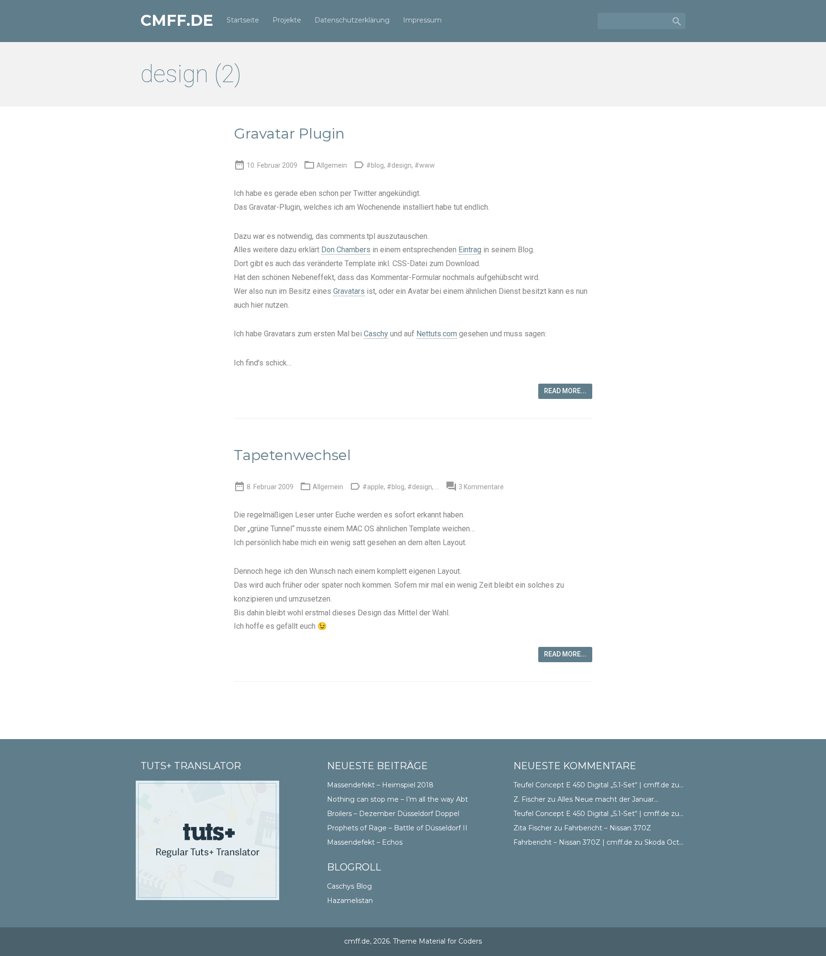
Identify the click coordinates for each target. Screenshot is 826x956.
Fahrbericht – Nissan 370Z (607, 828)
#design (399, 165)
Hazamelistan (350, 900)
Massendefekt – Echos (364, 842)
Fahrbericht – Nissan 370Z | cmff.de (572, 842)
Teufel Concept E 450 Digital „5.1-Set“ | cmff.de (591, 785)
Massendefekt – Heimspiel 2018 (380, 785)
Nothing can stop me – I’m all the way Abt (397, 799)
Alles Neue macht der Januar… (607, 799)
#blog (375, 165)
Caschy (376, 333)
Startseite (243, 20)
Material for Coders (450, 941)
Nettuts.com (436, 333)
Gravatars (349, 291)
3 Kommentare (481, 487)
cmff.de (177, 20)
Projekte (286, 20)
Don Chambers (345, 249)
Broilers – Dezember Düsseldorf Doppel (393, 813)
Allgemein (331, 165)
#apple (373, 487)
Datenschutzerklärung (352, 20)
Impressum (422, 20)
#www (424, 165)
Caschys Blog (349, 886)
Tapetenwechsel (292, 455)
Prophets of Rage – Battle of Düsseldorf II (397, 828)
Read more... (565, 391)
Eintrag (469, 249)
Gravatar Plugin (289, 133)
